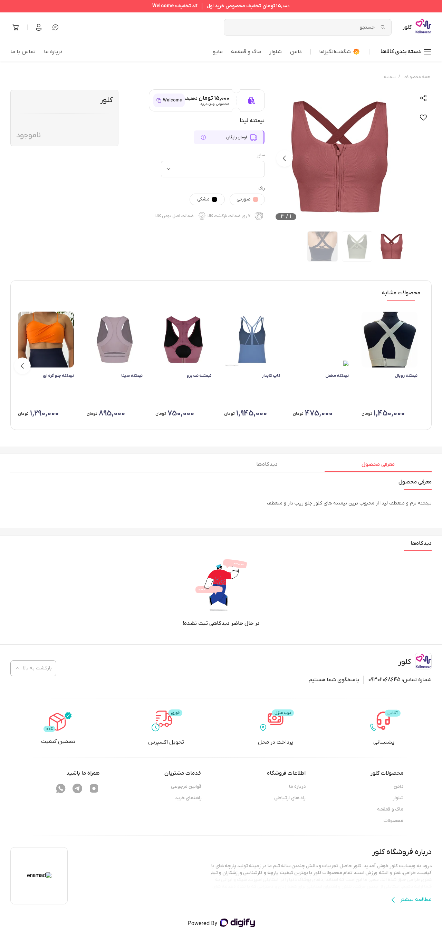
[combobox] (213, 169)
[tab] (378, 466)
